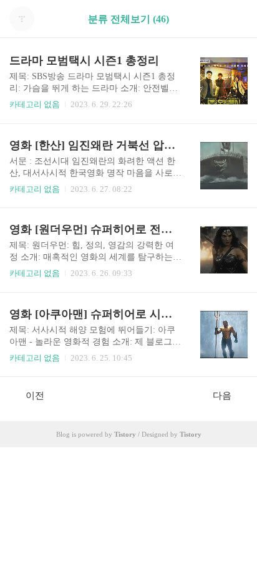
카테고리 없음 (34, 104)
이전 (35, 396)
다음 (222, 396)
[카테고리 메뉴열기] (235, 19)
